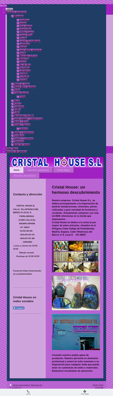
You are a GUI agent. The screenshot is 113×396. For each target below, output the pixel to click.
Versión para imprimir (21, 385)
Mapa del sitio (36, 385)
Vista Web (99, 388)
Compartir (19, 308)
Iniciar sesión (98, 385)
